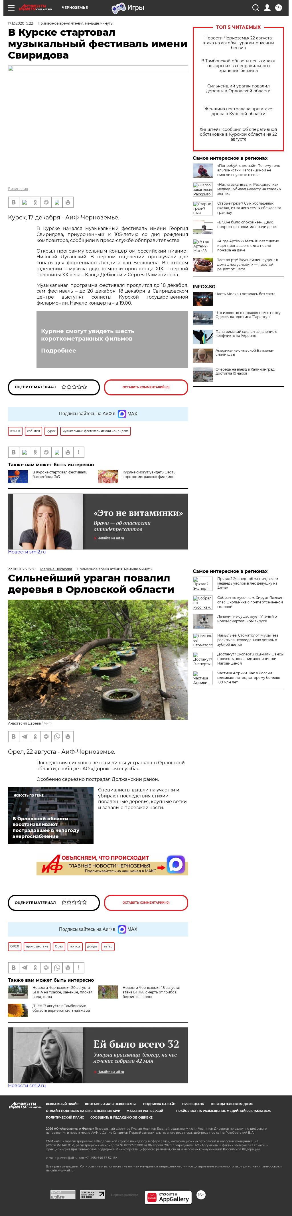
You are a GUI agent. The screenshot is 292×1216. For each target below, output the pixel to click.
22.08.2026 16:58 (22, 569)
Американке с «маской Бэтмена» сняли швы (245, 353)
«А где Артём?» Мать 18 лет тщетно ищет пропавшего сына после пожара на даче (248, 245)
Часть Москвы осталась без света (245, 294)
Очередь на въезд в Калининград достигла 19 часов (245, 371)
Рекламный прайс (62, 1104)
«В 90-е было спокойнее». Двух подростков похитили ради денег (247, 224)
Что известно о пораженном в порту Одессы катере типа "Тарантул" (248, 315)
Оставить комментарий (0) (146, 387)
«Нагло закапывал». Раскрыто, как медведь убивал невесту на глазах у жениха (249, 189)
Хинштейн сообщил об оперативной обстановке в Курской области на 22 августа (238, 134)
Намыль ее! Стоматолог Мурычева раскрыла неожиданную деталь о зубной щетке (248, 640)
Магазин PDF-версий (145, 1111)
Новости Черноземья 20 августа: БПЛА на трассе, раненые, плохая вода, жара (62, 992)
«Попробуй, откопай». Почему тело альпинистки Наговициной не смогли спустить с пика (248, 170)
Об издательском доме (232, 1104)
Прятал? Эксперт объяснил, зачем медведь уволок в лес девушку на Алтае (247, 583)
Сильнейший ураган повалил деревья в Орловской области (238, 88)
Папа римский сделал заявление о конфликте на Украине (246, 334)
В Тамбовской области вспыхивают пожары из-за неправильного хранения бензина (238, 66)
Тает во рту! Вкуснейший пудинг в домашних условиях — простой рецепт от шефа (247, 264)
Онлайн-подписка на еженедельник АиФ (83, 1111)
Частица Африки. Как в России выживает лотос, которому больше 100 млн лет (248, 677)
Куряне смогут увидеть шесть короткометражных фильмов (87, 335)
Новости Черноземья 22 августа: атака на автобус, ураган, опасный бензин (238, 43)
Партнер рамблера (124, 1195)
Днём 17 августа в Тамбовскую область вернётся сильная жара (61, 1008)
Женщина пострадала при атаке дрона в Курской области (238, 111)
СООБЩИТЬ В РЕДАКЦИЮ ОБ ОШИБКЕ (121, 1117)
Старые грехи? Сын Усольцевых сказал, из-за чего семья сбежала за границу (249, 208)
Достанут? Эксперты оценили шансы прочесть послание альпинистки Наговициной (250, 658)
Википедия (18, 189)
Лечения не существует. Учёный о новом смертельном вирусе (247, 618)
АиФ (48, 723)
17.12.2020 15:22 (20, 23)
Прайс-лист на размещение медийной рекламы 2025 (223, 1111)
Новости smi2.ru (27, 552)
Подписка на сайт (159, 1104)
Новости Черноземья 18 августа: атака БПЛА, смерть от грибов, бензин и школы (151, 992)
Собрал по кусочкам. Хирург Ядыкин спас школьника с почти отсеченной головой (250, 602)
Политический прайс (65, 1117)
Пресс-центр (193, 1104)
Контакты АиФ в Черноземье (111, 1104)
